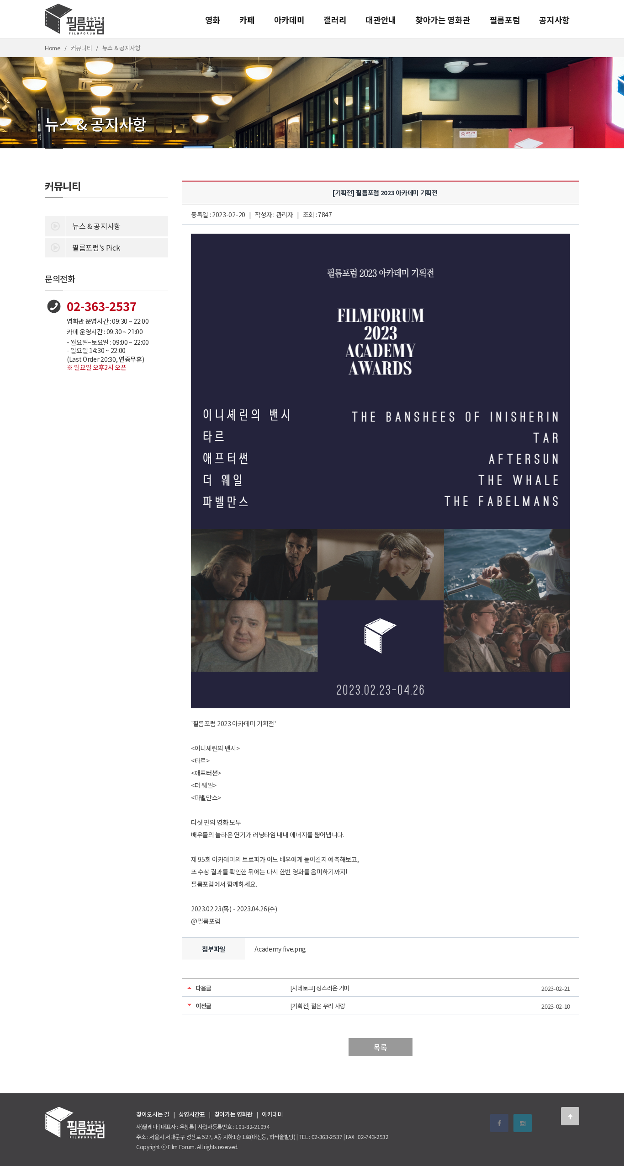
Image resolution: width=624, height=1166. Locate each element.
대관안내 (380, 20)
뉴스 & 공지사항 (96, 225)
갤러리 (334, 20)
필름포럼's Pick (96, 247)
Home (53, 47)
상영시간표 (192, 1114)
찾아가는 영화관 (442, 20)
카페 (246, 20)
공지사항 (554, 20)
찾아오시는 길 (152, 1114)
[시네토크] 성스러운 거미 (320, 988)
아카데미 (289, 20)
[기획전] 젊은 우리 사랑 (318, 1005)
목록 (380, 1047)
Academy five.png (280, 948)
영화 (212, 20)
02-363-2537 (102, 305)
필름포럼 (505, 20)
